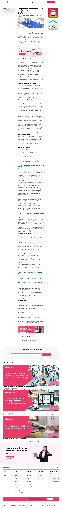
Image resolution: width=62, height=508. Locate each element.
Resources (37, 2)
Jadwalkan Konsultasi (10, 457)
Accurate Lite (5, 475)
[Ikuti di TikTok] (50, 505)
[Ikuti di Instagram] (43, 505)
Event (28, 478)
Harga (32, 2)
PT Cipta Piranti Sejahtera (12, 505)
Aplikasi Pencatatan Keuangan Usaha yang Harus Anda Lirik (17, 412)
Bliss (4, 478)
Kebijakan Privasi (29, 505)
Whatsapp (53, 475)
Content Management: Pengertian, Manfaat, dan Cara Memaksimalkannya (20, 386)
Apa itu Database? (7, 9)
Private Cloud (29, 484)
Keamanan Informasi (42, 479)
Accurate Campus (30, 473)
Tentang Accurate (41, 473)
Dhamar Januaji (7, 440)
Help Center (29, 475)
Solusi (27, 2)
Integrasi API (29, 481)
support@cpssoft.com (55, 478)
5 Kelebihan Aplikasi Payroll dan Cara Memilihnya (14, 438)
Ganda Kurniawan (7, 388)
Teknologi (21, 5)
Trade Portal (17, 486)
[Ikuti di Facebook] (48, 505)
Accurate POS (5, 476)
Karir (40, 475)
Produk (19, 2)
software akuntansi (38, 311)
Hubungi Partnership (55, 481)
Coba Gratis (8, 458)
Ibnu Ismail (6, 413)
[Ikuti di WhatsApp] (45, 505)
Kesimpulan (6, 12)
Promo (28, 479)
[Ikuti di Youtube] (52, 505)
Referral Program (30, 486)
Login (44, 2)
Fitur (23, 2)
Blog (18, 5)
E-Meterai (17, 487)
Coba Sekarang (51, 2)
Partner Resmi (41, 476)
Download (28, 483)
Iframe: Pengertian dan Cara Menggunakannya (32, 132)
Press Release (40, 478)
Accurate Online (6, 473)
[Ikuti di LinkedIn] (55, 505)
